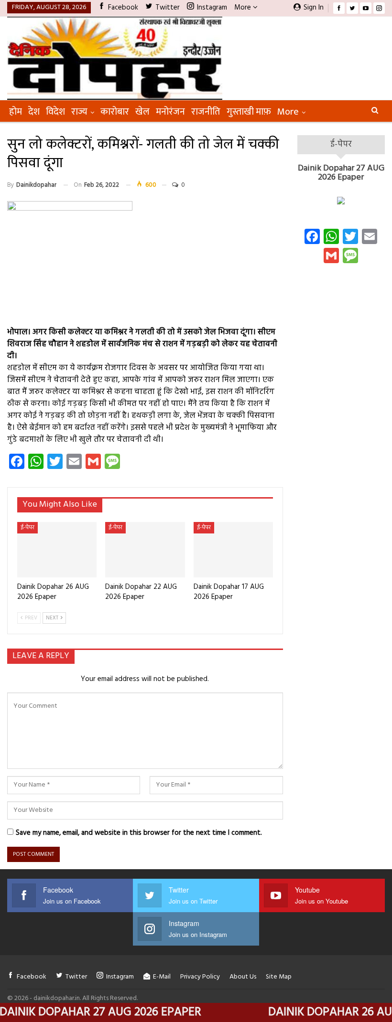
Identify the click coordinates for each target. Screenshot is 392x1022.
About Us (242, 976)
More (243, 7)
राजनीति (205, 112)
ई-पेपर (27, 527)
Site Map (279, 976)
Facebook (123, 7)
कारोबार (114, 112)
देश (34, 112)
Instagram (212, 7)
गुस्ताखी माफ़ (249, 112)
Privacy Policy (200, 976)
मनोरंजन (170, 112)
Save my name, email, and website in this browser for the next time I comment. (139, 833)
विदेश (55, 112)
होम (15, 112)
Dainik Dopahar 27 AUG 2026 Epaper (341, 173)
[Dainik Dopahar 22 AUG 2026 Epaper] (145, 549)
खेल (142, 112)
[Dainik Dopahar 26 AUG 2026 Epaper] (57, 549)
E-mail (162, 976)
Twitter (167, 7)
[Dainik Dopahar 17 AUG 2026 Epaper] (233, 549)
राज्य (79, 112)
